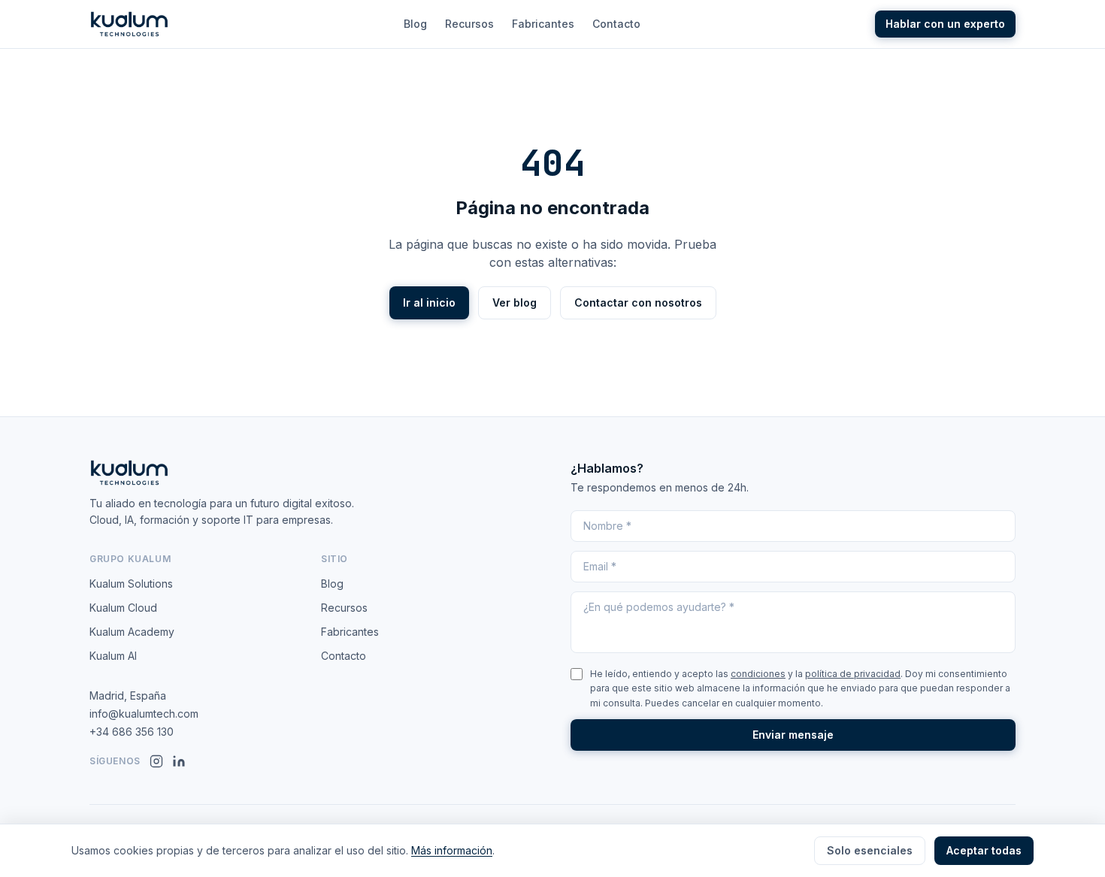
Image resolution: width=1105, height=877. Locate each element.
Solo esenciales (870, 850)
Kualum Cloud (123, 607)
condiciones (758, 673)
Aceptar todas (984, 850)
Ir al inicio (429, 302)
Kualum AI (113, 655)
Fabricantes (543, 23)
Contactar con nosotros (638, 302)
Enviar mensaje (793, 734)
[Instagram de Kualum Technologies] (156, 761)
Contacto (616, 23)
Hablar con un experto (945, 23)
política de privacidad (853, 673)
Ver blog (514, 302)
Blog (415, 23)
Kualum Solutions (131, 583)
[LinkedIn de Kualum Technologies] (179, 761)
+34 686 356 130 (131, 731)
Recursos (469, 23)
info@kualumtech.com (143, 713)
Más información (451, 850)
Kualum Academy (131, 631)
